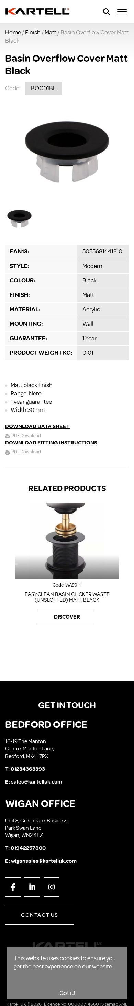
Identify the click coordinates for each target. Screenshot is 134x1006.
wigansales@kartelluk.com (44, 861)
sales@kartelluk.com (36, 781)
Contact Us (39, 915)
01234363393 (28, 769)
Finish (33, 32)
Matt (50, 32)
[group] (67, 151)
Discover (67, 616)
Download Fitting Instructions (51, 442)
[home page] (37, 12)
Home (13, 32)
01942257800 (28, 847)
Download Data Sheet (37, 426)
